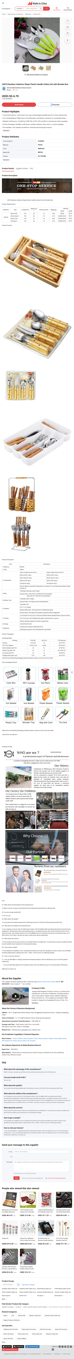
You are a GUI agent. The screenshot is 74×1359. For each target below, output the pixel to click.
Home (3, 14)
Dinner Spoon (6, 1295)
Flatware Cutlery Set (52, 1334)
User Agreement (47, 1354)
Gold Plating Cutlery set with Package (63, 1289)
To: (12, 1157)
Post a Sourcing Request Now (55, 1178)
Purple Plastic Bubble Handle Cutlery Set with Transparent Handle (27, 1269)
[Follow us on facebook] (60, 1346)
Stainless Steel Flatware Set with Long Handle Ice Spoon (9, 1269)
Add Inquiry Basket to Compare (37, 74)
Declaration (57, 1354)
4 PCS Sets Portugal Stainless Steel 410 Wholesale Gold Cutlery (63, 1240)
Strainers (33, 1041)
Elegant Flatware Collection (11, 1320)
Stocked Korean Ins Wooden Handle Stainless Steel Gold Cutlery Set (45, 1240)
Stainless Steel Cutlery (35, 1038)
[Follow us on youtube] (68, 1346)
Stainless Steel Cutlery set (9, 1289)
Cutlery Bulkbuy (21, 1338)
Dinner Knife (21, 1315)
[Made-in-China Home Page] (37, 3)
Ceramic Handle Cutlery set (45, 1292)
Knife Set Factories (45, 1329)
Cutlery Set (5, 1238)
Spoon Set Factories (61, 1329)
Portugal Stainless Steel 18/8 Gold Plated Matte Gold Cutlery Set (63, 1212)
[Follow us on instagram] (65, 1346)
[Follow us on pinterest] (71, 1346)
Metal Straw (62, 1038)
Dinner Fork (22, 1295)
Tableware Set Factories (10, 1329)
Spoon (20, 1041)
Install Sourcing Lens (11, 1349)
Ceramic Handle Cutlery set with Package (63, 1292)
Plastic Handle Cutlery (20, 1038)
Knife (24, 1041)
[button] (3, 3)
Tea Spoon (40, 1295)
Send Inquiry (19, 105)
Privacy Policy (66, 1354)
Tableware (28, 14)
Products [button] (19, 8)
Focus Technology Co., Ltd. (23, 1354)
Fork (27, 1041)
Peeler (15, 1041)
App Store (7, 1346)
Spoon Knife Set (8, 1338)
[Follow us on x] (62, 1346)
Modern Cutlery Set (35, 1315)
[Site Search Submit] (46, 9)
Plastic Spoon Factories (29, 1329)
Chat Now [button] (56, 105)
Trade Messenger (32, 1346)
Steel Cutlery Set (37, 1334)
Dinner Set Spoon (8, 1334)
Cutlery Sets (36, 14)
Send (16, 1178)
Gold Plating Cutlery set (44, 1289)
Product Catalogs (29, 1285)
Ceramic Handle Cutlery (50, 1038)
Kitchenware (58, 1295)
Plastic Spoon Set (23, 1334)
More (3, 1342)
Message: (10, 1162)
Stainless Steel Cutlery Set (52, 1315)
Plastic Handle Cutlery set (9, 1292)
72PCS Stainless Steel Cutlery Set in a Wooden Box (27, 1212)
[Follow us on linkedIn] (53, 1349)
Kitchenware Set (7, 1041)
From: (11, 1152)
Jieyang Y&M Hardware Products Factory (19, 87)
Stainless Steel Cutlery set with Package (28, 1289)
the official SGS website (47, 982)
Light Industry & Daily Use (15, 14)
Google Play (18, 1346)
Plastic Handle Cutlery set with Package (28, 1292)
